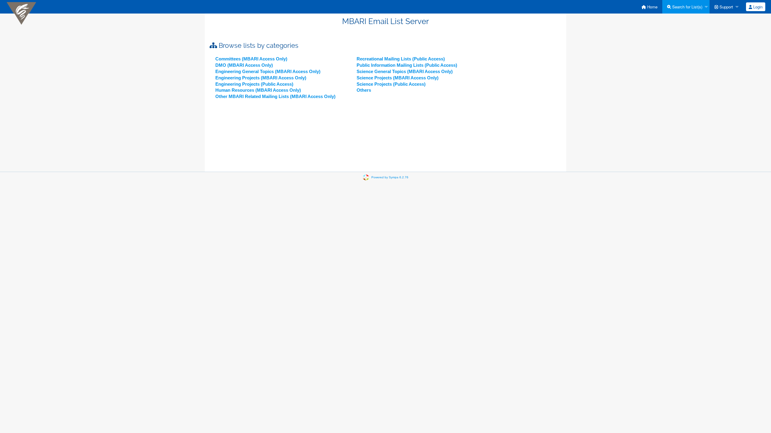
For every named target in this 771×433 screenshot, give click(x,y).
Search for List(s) (686, 7)
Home (651, 7)
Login (757, 7)
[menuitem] (649, 7)
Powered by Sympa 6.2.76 (389, 177)
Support (725, 7)
